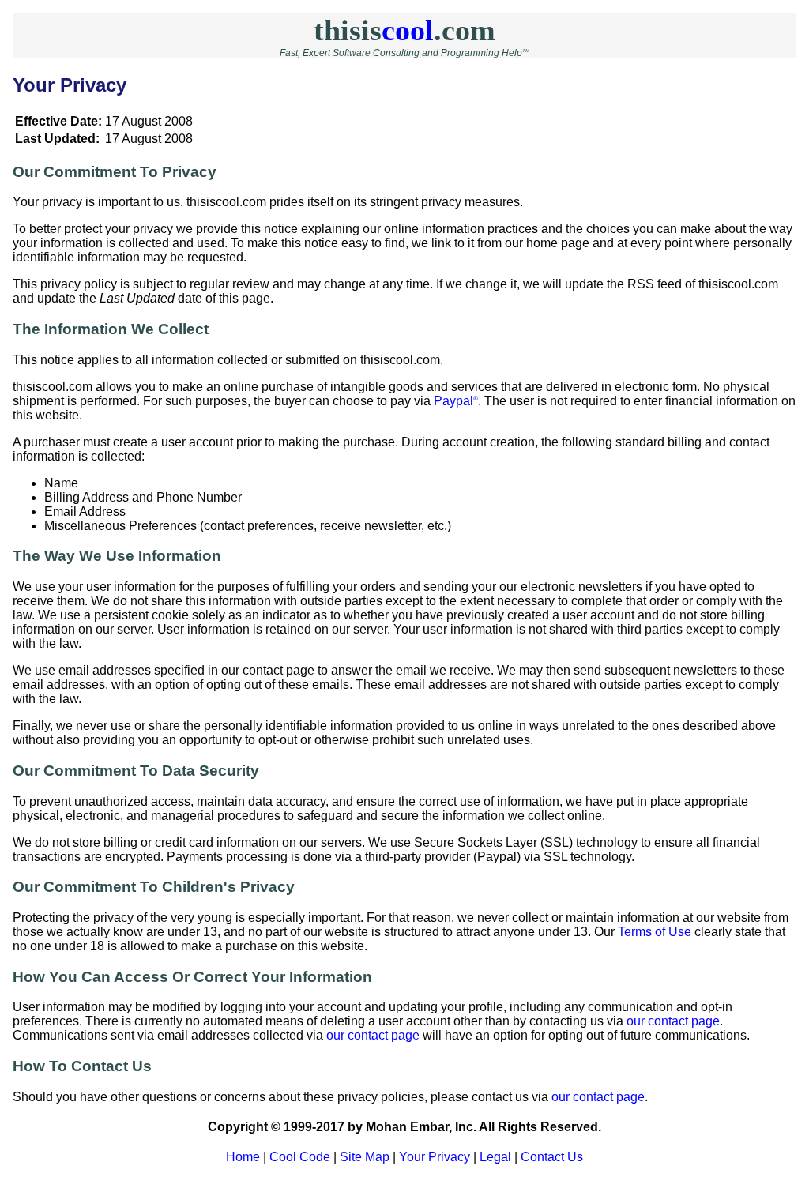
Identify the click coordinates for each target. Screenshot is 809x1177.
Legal (495, 1157)
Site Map (364, 1157)
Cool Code (299, 1157)
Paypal (456, 401)
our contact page (673, 1021)
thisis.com (404, 30)
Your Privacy (434, 1157)
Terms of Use (654, 931)
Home (243, 1157)
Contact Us (552, 1157)
